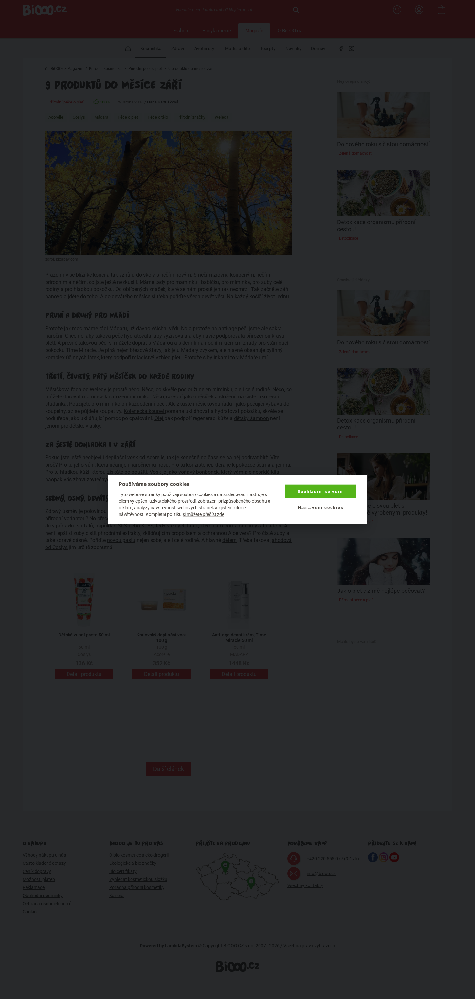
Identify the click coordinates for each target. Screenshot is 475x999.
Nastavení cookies (320, 507)
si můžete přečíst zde (203, 514)
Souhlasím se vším (321, 491)
